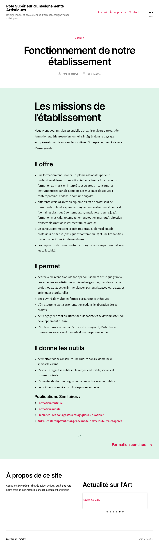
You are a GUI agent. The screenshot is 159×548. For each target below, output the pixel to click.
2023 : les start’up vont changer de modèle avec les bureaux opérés (80, 421)
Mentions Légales (16, 539)
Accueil (102, 12)
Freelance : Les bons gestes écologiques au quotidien (71, 415)
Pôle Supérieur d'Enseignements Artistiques (35, 8)
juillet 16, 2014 (94, 74)
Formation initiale (49, 409)
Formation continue (50, 403)
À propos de (118, 12)
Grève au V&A (91, 499)
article (79, 38)
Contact (134, 12)
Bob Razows (72, 74)
